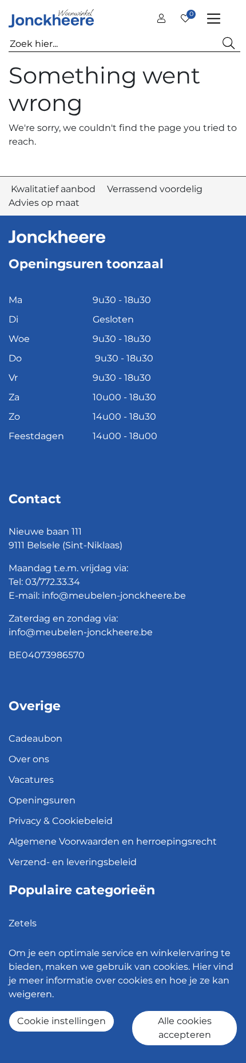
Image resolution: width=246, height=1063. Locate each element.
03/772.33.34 (52, 581)
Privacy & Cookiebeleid (61, 820)
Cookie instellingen (61, 1021)
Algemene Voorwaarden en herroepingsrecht (113, 841)
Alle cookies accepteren (185, 1028)
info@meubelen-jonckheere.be (114, 595)
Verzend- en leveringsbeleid (73, 862)
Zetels (23, 923)
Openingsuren (42, 800)
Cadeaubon (35, 738)
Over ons (29, 759)
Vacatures (31, 779)
